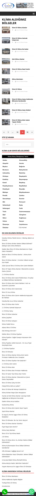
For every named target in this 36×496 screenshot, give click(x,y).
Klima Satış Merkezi (8, 430)
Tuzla (4, 211)
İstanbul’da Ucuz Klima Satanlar (12, 301)
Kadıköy (5, 179)
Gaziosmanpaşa (24, 211)
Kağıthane (22, 218)
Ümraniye (6, 224)
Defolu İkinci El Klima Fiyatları (12, 334)
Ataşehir (5, 163)
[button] (33, 13)
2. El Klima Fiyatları (8, 348)
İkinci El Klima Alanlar (19, 28)
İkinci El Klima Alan (8, 367)
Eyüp (21, 205)
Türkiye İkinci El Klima (9, 483)
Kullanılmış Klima (8, 405)
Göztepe (5, 176)
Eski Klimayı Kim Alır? (9, 331)
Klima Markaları (17, 79)
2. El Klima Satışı (7, 311)
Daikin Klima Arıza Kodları (10, 401)
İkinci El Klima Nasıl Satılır (21, 69)
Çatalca (21, 195)
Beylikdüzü (23, 186)
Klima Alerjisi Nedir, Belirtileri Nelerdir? (15, 463)
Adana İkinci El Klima (9, 327)
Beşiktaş (22, 182)
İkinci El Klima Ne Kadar (20, 49)
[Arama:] (18, 144)
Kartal (5, 182)
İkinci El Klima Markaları (10, 476)
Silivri (4, 218)
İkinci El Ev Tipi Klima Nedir (11, 433)
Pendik (5, 195)
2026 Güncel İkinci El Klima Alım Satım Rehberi (17, 266)
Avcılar (21, 163)
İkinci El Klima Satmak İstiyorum (19, 39)
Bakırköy (22, 173)
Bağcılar (22, 166)
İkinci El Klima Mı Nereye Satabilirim (14, 389)
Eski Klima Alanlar (18, 59)
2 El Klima (5, 437)
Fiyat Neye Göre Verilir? (10, 427)
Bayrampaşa (23, 179)
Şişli (4, 214)
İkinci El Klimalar (7, 352)
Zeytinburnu (23, 224)
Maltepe (5, 192)
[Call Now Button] (5, 492)
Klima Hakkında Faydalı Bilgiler (12, 479)
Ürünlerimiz (6, 486)
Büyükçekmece (24, 192)
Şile (4, 202)
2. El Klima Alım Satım (9, 364)
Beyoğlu (22, 189)
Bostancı (6, 170)
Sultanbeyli (6, 205)
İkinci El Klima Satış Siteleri (21, 110)
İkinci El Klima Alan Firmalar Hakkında (14, 370)
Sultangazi (6, 208)
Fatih (21, 208)
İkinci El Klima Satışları (9, 321)
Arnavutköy (23, 160)
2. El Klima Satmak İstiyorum (11, 308)
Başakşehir (23, 176)
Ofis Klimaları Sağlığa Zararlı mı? (13, 451)
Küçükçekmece (8, 186)
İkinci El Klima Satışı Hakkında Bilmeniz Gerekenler (22, 100)
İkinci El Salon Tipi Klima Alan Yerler (14, 374)
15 (27, 132)
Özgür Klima (29, 494)
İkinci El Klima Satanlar (9, 314)
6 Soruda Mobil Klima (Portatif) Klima (14, 460)
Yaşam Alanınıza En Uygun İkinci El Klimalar (16, 466)
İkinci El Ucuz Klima (8, 292)
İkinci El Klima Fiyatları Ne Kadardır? (14, 361)
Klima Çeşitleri (7, 318)
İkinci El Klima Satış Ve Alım (11, 383)
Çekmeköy (6, 173)
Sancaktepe (7, 198)
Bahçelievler (23, 170)
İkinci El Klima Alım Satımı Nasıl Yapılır (15, 408)
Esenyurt (22, 202)
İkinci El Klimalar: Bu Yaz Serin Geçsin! (15, 420)
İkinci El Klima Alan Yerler (10, 304)
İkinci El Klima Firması (22, 30)
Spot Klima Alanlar (8, 411)
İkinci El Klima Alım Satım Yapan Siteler (21, 121)
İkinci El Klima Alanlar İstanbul (12, 423)
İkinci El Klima (17, 89)
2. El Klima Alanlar (8, 274)
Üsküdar (5, 227)
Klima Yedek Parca (8, 324)
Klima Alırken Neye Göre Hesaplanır (14, 393)
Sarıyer (21, 221)
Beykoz (5, 166)
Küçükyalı (6, 189)
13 (17, 132)
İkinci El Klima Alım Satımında (12, 289)
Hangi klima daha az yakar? (11, 386)
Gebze (5, 221)
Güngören (22, 214)
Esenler (21, 198)
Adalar (5, 160)
